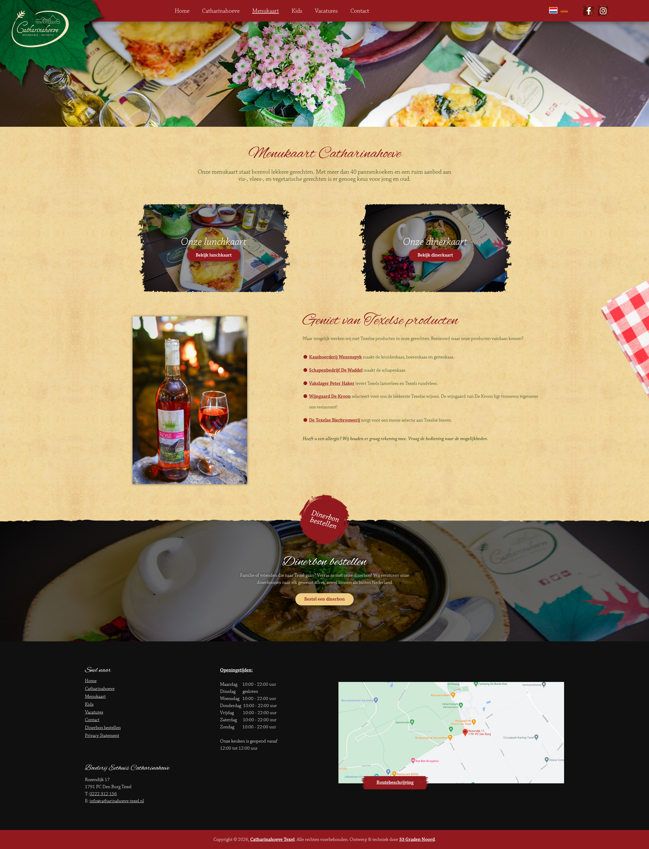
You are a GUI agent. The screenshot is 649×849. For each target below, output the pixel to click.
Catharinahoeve (221, 11)
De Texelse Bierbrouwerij (334, 420)
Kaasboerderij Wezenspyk (335, 357)
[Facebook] (588, 11)
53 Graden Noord (417, 839)
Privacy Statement (102, 735)
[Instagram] (603, 11)
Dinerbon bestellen (324, 519)
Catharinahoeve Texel (272, 839)
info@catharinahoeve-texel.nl (116, 801)
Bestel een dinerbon (324, 599)
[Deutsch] (565, 10)
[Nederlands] (553, 10)
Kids (297, 11)
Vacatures (326, 11)
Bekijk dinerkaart (435, 255)
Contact (359, 11)
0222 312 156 (103, 794)
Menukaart (265, 11)
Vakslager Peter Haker (331, 383)
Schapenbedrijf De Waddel (336, 370)
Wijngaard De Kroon (330, 396)
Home (182, 11)
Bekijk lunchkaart (214, 255)
